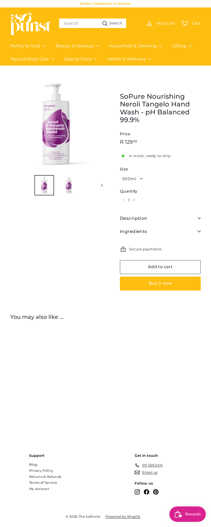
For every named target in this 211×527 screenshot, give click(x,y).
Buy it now (160, 283)
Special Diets (78, 59)
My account (39, 489)
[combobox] (92, 23)
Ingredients (133, 231)
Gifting (180, 45)
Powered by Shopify (123, 516)
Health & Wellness (127, 59)
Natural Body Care (30, 59)
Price (125, 134)
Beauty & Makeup (75, 45)
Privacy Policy (41, 470)
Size (124, 169)
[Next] (99, 185)
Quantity (128, 191)
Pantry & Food (26, 45)
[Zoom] (56, 124)
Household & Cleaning (133, 45)
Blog (33, 464)
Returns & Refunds (45, 477)
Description (133, 218)
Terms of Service (43, 482)
